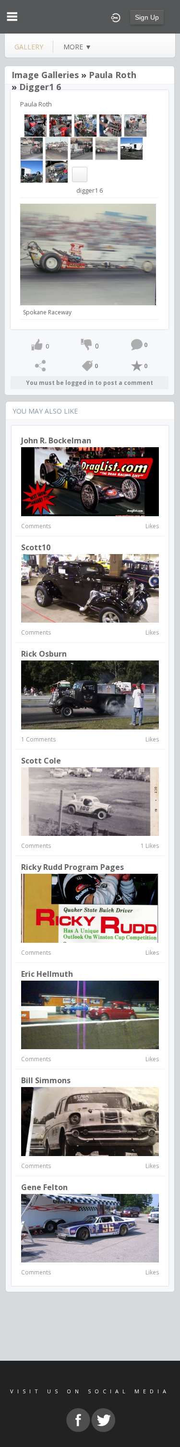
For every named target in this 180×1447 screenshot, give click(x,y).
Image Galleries (45, 75)
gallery (28, 46)
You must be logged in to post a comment (89, 383)
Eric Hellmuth (47, 974)
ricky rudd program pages (72, 867)
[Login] (115, 17)
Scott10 (35, 547)
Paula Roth (112, 75)
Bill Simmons (46, 1080)
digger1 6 (40, 87)
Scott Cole (41, 760)
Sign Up (147, 17)
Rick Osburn (44, 653)
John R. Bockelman (56, 440)
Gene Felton (44, 1187)
